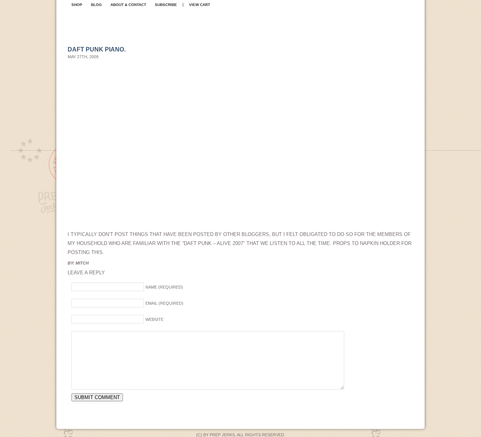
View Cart (199, 5)
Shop (76, 5)
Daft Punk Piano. (97, 49)
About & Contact (128, 5)
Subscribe (166, 5)
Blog (96, 5)
